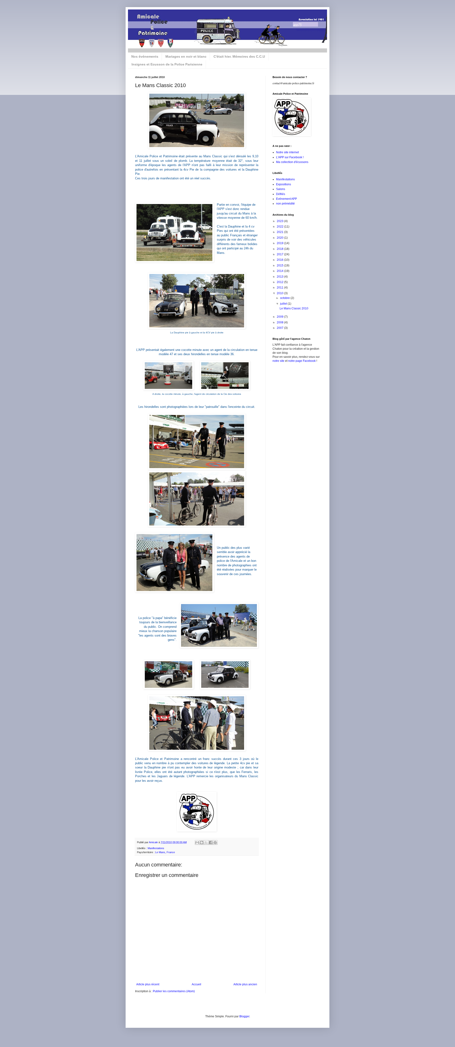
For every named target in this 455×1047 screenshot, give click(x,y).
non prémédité (285, 203)
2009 (280, 316)
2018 (280, 249)
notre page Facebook (302, 361)
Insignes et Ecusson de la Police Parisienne (167, 64)
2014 (280, 271)
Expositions (283, 184)
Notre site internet (287, 152)
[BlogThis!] (201, 842)
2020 (280, 237)
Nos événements (144, 56)
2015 (280, 265)
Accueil (196, 984)
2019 (280, 243)
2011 (280, 287)
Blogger (244, 1016)
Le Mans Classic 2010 (294, 308)
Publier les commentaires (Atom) (174, 991)
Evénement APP (286, 198)
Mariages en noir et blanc (185, 56)
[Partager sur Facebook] (210, 842)
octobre (285, 298)
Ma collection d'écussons (292, 162)
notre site (278, 361)
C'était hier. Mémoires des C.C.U (239, 56)
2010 (280, 293)
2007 (280, 328)
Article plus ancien (245, 984)
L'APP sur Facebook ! (290, 157)
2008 (280, 322)
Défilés (280, 194)
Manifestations (156, 848)
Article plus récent (147, 984)
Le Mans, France (165, 852)
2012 (280, 282)
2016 (280, 259)
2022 (280, 226)
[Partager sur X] (206, 842)
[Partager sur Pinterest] (215, 842)
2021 (280, 232)
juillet (284, 303)
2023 (280, 221)
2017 (280, 254)
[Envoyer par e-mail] (197, 842)
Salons (280, 189)
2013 (280, 276)
